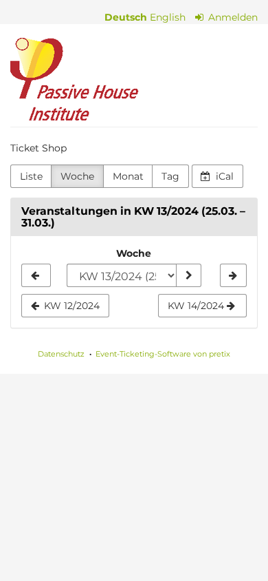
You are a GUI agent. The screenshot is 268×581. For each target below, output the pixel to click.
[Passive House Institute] (74, 79)
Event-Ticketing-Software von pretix (163, 354)
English (168, 17)
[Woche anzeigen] (188, 275)
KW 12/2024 (70, 305)
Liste (31, 176)
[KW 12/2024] (36, 275)
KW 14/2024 (197, 305)
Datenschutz (61, 354)
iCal (223, 176)
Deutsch (125, 17)
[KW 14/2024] (233, 275)
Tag (170, 176)
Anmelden (231, 17)
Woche (77, 176)
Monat (128, 176)
